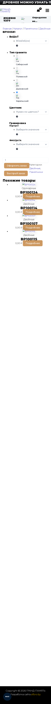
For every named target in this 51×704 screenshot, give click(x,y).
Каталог (17, 28)
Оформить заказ (17, 165)
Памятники (31, 28)
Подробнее (33, 196)
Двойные (44, 28)
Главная (7, 28)
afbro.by (36, 694)
